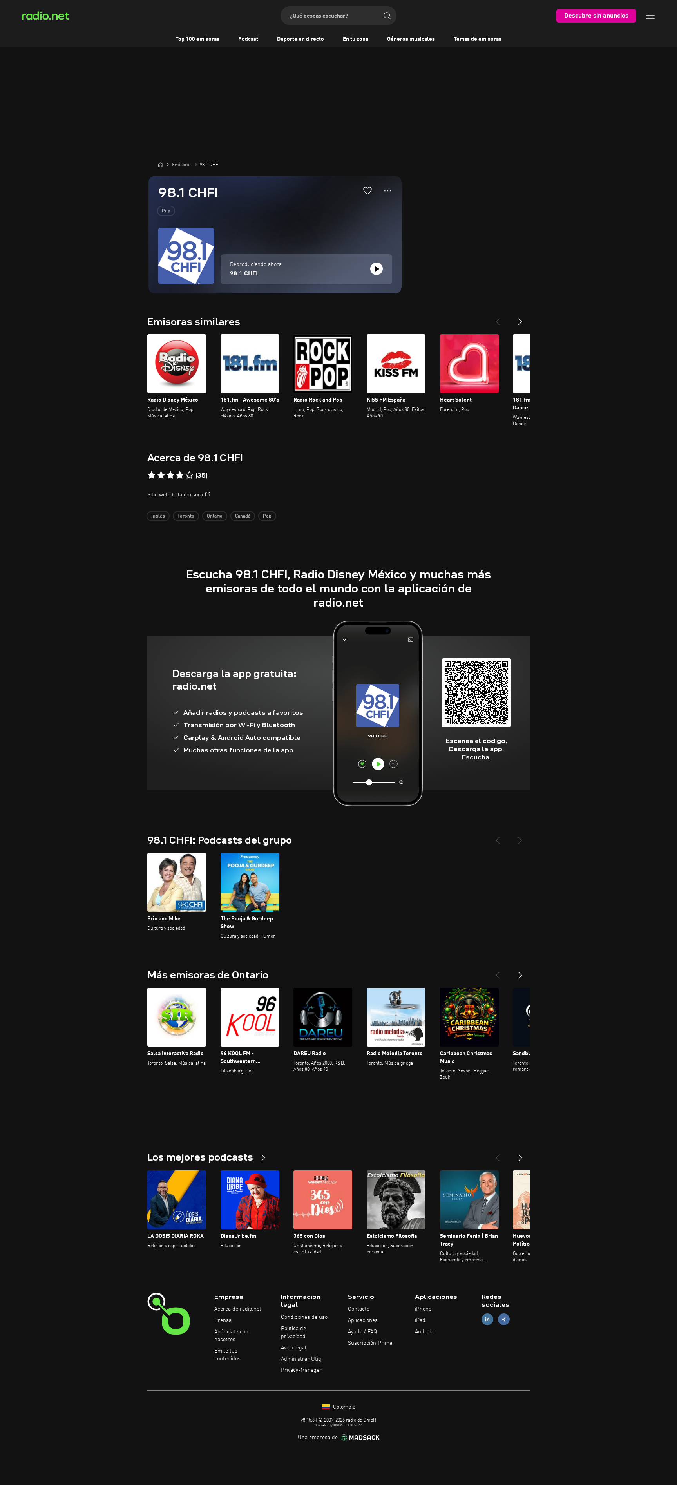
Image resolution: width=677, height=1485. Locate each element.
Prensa (223, 1320)
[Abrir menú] (650, 15)
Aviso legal (293, 1348)
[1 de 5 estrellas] (151, 475)
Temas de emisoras (477, 39)
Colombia (343, 1407)
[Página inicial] (160, 164)
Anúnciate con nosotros (231, 1335)
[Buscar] (387, 15)
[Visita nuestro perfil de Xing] (504, 1319)
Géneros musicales (411, 39)
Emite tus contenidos (227, 1355)
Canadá (242, 516)
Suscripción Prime (370, 1343)
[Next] (520, 318)
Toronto (185, 516)
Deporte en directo (300, 39)
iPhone (423, 1309)
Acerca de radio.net (237, 1309)
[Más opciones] (387, 191)
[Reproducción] (376, 269)
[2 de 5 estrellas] (161, 475)
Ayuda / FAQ (362, 1332)
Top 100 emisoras (197, 39)
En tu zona (355, 39)
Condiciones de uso (304, 1317)
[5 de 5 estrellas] (189, 475)
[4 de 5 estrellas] (180, 475)
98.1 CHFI (244, 274)
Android (424, 1332)
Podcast (248, 39)
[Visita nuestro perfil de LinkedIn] (487, 1319)
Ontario (215, 516)
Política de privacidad (293, 1332)
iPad (420, 1320)
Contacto (358, 1309)
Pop (166, 211)
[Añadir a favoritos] (367, 190)
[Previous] (497, 318)
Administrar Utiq (301, 1359)
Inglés (158, 516)
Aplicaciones (363, 1320)
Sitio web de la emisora (175, 495)
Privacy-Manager (301, 1370)
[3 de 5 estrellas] (170, 475)
